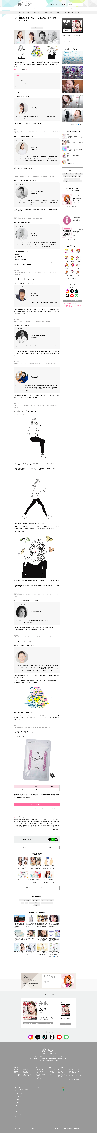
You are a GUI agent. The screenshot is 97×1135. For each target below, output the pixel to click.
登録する (34, 1128)
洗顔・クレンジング (17, 1072)
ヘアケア (31, 902)
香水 (15, 1108)
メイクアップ (36, 905)
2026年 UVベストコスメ (73, 1074)
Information (70, 1128)
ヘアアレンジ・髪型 (39, 1069)
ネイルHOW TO (51, 1072)
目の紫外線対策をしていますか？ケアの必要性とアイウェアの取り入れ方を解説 (35, 868)
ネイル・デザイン (52, 1069)
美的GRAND (37, 902)
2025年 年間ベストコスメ (73, 1072)
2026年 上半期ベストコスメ (74, 1069)
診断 (22, 902)
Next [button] (57, 869)
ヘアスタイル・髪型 (39, 1071)
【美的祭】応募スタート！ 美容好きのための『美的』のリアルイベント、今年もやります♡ (78, 220)
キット (16, 1107)
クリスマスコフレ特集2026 (19, 1090)
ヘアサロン (38, 1077)
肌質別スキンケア (17, 1069)
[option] (37, 760)
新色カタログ (25, 1072)
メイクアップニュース (27, 1075)
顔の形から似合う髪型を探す (41, 1074)
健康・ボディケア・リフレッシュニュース (62, 1076)
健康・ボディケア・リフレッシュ (25, 12)
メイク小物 (17, 1098)
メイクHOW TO (26, 1069)
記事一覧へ (55, 829)
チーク (16, 1105)
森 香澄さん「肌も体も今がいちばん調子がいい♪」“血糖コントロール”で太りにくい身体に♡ (48, 881)
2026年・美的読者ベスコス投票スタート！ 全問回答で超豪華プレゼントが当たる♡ (78, 232)
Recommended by (50, 956)
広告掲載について (78, 1128)
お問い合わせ (63, 1128)
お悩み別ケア (16, 1071)
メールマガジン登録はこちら (72, 300)
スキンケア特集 (17, 1074)
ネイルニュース (51, 1074)
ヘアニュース (38, 1078)
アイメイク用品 (17, 1095)
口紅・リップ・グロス (19, 1096)
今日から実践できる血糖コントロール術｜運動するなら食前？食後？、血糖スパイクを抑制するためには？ (48, 868)
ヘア (26, 902)
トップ (15, 12)
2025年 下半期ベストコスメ (74, 1071)
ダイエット (44, 902)
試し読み (47, 1023)
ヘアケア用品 (17, 1101)
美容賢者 (26, 1089)
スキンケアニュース (17, 1075)
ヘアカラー (38, 1072)
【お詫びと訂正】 (67, 41)
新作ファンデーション (27, 1074)
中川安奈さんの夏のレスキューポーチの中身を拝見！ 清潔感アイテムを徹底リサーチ (35, 881)
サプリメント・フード (19, 1110)
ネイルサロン (51, 1071)
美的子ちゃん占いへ (71, 278)
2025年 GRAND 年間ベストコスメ (75, 1082)
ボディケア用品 (17, 1102)
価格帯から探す (17, 1116)
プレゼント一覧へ (72, 239)
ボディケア (50, 902)
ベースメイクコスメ (18, 1093)
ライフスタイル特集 (61, 1074)
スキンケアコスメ (18, 1092)
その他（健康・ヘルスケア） (48, 12)
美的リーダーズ (27, 1091)
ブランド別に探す (18, 1114)
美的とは (57, 1128)
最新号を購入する (27, 1023)
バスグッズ (17, 1104)
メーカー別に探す (18, 1113)
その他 (16, 1111)
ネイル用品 (17, 1099)
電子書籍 (65, 1023)
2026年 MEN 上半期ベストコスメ (75, 1078)
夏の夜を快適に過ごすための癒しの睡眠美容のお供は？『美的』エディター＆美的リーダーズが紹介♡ (23, 868)
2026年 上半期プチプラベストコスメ (75, 1076)
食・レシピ (60, 1071)
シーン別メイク (26, 1071)
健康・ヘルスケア (37, 12)
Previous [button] (15, 869)
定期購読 (37, 1023)
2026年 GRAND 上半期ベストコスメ (75, 1080)
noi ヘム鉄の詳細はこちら (36, 804)
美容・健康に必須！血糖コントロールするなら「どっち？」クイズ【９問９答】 (23, 881)
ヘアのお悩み (38, 1075)
